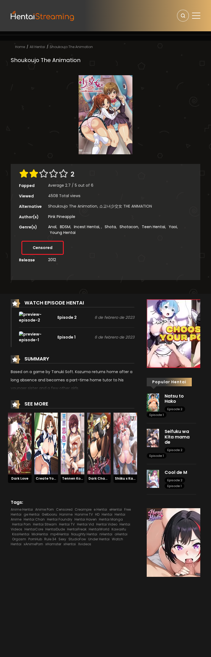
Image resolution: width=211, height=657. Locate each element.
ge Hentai (32, 514)
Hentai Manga (111, 519)
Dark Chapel (99, 478)
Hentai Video (106, 524)
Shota (110, 227)
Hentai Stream (45, 524)
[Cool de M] (153, 478)
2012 (52, 259)
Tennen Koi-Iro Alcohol (82, 478)
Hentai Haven (85, 519)
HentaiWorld (99, 529)
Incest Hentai (86, 227)
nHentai (105, 534)
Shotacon (129, 227)
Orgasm (19, 539)
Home (20, 46)
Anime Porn (44, 509)
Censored (42, 247)
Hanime (66, 514)
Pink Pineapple (61, 216)
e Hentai (100, 509)
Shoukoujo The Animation (71, 46)
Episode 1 (156, 415)
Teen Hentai (153, 227)
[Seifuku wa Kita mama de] (153, 437)
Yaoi (173, 227)
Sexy (62, 539)
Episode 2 (174, 409)
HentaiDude (55, 529)
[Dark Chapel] (99, 443)
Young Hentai (63, 232)
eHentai (115, 509)
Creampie (83, 509)
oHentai (121, 534)
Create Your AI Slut (53, 478)
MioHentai (40, 534)
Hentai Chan (34, 519)
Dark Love (19, 478)
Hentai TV (67, 524)
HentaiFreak (77, 529)
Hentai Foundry (59, 519)
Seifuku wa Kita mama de (177, 436)
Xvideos (84, 544)
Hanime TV (84, 514)
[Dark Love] (20, 443)
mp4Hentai (59, 534)
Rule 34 (50, 539)
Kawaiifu (119, 529)
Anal (52, 227)
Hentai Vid (85, 524)
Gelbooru (49, 514)
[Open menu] (196, 16)
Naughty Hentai (84, 534)
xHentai (69, 544)
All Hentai (37, 46)
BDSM (65, 227)
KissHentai (20, 534)
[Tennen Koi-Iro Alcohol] (72, 443)
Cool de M (176, 472)
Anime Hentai (22, 509)
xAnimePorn (33, 544)
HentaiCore (33, 529)
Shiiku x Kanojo (127, 478)
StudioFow (77, 539)
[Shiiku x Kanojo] (125, 443)
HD (97, 514)
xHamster (53, 544)
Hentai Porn (21, 524)
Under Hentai (99, 539)
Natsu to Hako (174, 398)
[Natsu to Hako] (153, 402)
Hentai (107, 514)
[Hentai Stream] (42, 15)
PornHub (35, 539)
